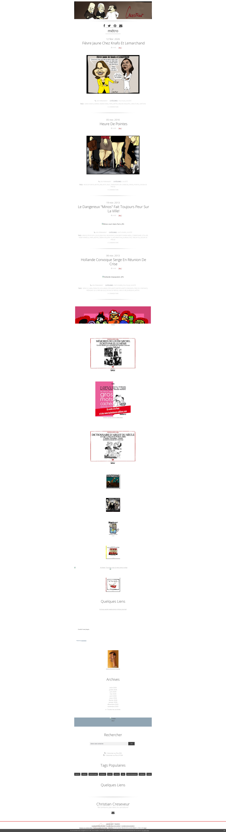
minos (84, 235)
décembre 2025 (113, 704)
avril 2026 (113, 696)
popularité (111, 288)
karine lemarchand (101, 104)
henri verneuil (84, 237)
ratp (104, 185)
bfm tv (109, 237)
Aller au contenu (6, 2)
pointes (136, 185)
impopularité (121, 288)
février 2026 (113, 700)
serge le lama (87, 288)
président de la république (96, 290)
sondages (129, 288)
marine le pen (93, 774)
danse (131, 185)
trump (149, 774)
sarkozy (117, 774)
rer (119, 104)
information (117, 237)
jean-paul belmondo (107, 235)
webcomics (113, 609)
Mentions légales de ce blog (100, 828)
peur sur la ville (93, 235)
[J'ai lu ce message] (224, 830)
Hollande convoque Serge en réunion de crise (113, 261)
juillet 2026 (113, 690)
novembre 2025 (113, 706)
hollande (142, 774)
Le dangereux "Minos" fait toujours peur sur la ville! (113, 208)
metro (97, 185)
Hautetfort (117, 823)
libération (103, 237)
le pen (110, 774)
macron (77, 774)
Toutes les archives (113, 709)
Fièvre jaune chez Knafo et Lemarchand (113, 43)
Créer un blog (109, 823)
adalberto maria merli (123, 235)
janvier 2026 (113, 702)
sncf (108, 185)
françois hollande (100, 288)
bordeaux (130, 290)
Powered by (81, 640)
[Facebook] (104, 25)
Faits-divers (122, 232)
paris (111, 104)
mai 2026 (113, 694)
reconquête (125, 104)
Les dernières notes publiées (113, 826)
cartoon (142, 104)
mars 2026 (113, 698)
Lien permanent (102, 101)
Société (128, 101)
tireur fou (136, 237)
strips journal (122, 609)
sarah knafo (89, 104)
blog (145, 828)
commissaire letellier (140, 235)
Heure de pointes (113, 123)
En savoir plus (145, 830)
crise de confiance (141, 288)
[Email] (120, 25)
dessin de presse (112, 290)
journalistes (127, 237)
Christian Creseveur (113, 803)
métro (115, 104)
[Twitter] (109, 25)
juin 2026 (113, 692)
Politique (122, 101)
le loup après (104, 609)
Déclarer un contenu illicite (86, 828)
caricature (135, 104)
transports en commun (119, 185)
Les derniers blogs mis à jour (98, 826)
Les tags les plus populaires (128, 826)
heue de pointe (89, 185)
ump (123, 774)
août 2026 (113, 688)
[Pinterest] (115, 25)
